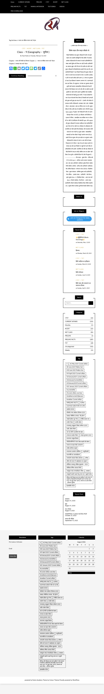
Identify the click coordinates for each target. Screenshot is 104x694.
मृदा (66, 504)
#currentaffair (71, 390)
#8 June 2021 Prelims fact (75, 367)
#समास (88, 471)
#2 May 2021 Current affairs (79, 364)
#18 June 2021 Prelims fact (75, 370)
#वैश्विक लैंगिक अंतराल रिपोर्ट (74, 467)
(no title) (68, 509)
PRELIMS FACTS (15, 6)
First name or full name (15, 542)
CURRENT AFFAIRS (24, 2)
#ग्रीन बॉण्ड (78, 422)
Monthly (79, 325)
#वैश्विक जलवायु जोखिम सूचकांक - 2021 (77, 464)
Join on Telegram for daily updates (79, 219)
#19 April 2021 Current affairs (76, 373)
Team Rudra (25, 56)
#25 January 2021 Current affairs (77, 386)
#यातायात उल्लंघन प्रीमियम (74, 451)
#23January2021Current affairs (76, 383)
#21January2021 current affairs (76, 377)
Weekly (79, 350)
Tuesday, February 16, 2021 (38, 56)
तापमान (67, 499)
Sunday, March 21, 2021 (84, 264)
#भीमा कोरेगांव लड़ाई (72, 448)
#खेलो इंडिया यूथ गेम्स (72, 419)
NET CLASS (64, 2)
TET (25, 6)
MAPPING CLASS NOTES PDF (76, 514)
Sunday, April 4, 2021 (83, 288)
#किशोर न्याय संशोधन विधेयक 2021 (76, 412)
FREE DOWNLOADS (17, 11)
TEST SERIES (52, 6)
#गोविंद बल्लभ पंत (84, 419)
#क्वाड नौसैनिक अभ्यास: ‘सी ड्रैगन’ (76, 415)
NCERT (55, 2)
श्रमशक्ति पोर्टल (71, 485)
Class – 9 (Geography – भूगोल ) (33, 52)
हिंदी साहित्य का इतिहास (83, 261)
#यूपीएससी (85, 451)
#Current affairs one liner (74, 393)
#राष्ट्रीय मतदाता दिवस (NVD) (75, 458)
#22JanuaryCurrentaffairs (74, 380)
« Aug (70, 573)
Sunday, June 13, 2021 (83, 275)
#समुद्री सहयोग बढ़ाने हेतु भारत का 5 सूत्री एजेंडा (79, 474)
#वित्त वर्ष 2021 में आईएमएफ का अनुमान (77, 461)
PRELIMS (39, 2)
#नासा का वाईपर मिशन (72, 435)
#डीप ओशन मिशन (71, 428)
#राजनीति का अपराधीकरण (73, 454)
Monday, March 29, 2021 (84, 253)
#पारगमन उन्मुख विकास (72, 438)
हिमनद (78, 250)
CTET (47, 2)
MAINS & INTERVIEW (37, 6)
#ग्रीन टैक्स (70, 422)
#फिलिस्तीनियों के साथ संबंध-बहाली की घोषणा (78, 441)
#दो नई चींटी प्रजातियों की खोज (75, 432)
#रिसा (86, 458)
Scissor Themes (54, 680)
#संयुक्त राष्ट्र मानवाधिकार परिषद (75, 471)
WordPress (76, 680)
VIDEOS (62, 6)
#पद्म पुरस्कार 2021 (86, 435)
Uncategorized (79, 346)
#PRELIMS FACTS (72, 402)
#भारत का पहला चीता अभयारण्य (75, 445)
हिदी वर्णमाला (79, 272)
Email (10, 548)
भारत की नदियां (69, 519)
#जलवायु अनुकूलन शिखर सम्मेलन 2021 (77, 425)
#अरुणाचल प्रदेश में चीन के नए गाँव (76, 406)
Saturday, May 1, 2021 (83, 242)
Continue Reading (17, 76)
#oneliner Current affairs (74, 399)
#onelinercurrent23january (75, 396)
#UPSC (82, 402)
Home (12, 2)
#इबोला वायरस (70, 409)
